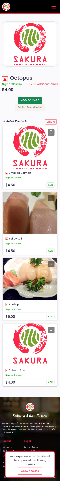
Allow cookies (30, 471)
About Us (7, 447)
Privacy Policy (31, 447)
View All (51, 121)
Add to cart (30, 100)
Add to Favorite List (30, 107)
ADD (50, 185)
